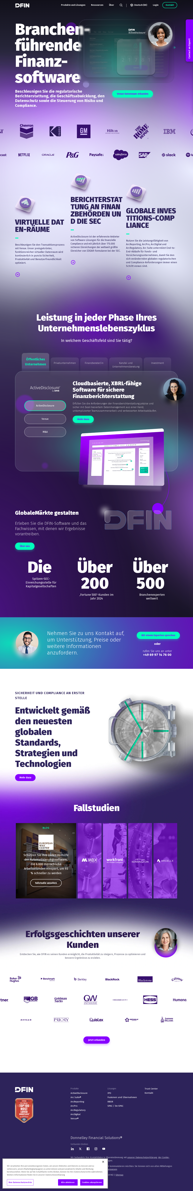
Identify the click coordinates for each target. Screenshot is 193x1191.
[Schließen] (103, 1161)
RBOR (110, 1101)
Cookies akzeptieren (92, 1182)
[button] (28, 274)
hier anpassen (110, 1169)
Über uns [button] (25, 546)
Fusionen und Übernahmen (122, 1097)
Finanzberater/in (94, 363)
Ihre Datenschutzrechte (20, 1182)
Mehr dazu (83, 419)
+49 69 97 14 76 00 (157, 655)
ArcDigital (76, 1114)
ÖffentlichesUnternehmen (35, 361)
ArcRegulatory (78, 1110)
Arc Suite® (76, 1097)
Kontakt (170, 5)
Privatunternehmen (65, 363)
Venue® (75, 1118)
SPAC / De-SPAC (115, 1106)
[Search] (121, 5)
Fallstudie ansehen (46, 883)
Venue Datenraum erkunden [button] (132, 93)
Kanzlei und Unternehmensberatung (125, 365)
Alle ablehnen (67, 1182)
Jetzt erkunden (96, 1040)
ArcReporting (77, 1101)
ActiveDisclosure (79, 1093)
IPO (109, 1093)
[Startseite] (22, 5)
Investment (157, 363)
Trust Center (151, 1088)
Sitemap (119, 1175)
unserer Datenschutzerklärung (142, 1157)
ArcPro (74, 1106)
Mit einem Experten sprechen (158, 635)
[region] (46, 860)
